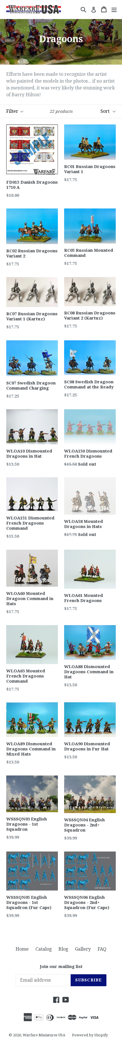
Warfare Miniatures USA (44, 1035)
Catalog (43, 949)
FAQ (102, 949)
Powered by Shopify (90, 1035)
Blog (63, 949)
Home (22, 949)
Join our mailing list (61, 966)
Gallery (83, 949)
